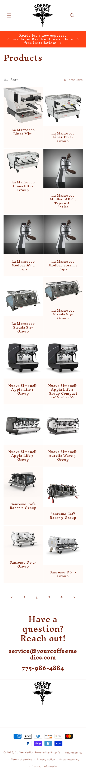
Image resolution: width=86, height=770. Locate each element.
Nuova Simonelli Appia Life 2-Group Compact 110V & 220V (63, 391)
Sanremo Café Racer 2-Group (23, 506)
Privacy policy (46, 759)
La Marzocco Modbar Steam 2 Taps (63, 265)
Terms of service (21, 759)
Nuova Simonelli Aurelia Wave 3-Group (63, 455)
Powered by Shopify (47, 752)
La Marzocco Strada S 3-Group (63, 314)
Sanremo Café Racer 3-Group (63, 516)
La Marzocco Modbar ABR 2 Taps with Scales (63, 201)
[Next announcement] (78, 39)
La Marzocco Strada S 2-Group (23, 327)
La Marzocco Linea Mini (23, 132)
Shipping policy (69, 759)
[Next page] (74, 597)
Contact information (45, 766)
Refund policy (73, 752)
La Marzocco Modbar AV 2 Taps (23, 265)
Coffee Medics (24, 752)
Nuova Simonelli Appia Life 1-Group (23, 389)
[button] (9, 15)
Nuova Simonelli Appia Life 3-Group (23, 455)
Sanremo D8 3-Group (63, 574)
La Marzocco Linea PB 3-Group (23, 186)
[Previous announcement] (8, 39)
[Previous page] (12, 597)
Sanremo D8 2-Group (23, 564)
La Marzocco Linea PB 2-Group (63, 137)
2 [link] (37, 597)
